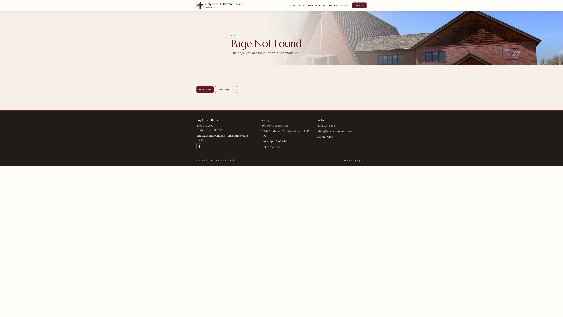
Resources (333, 5)
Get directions (271, 147)
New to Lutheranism (316, 5)
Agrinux (361, 160)
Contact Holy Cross (226, 89)
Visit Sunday (359, 5)
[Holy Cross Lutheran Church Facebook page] (199, 146)
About (301, 5)
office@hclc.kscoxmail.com (335, 131)
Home (292, 5)
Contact (344, 5)
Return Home (205, 89)
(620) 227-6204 (326, 125)
